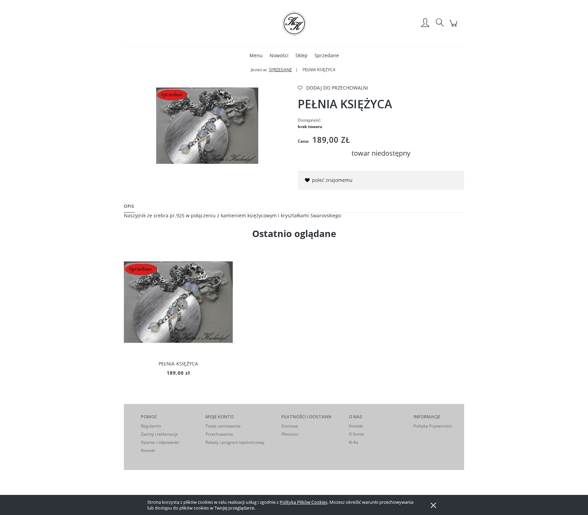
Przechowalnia (219, 434)
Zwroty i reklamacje (159, 434)
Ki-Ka (353, 442)
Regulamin (151, 426)
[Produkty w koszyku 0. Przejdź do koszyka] (454, 27)
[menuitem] (256, 55)
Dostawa (289, 426)
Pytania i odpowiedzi (160, 442)
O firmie (356, 434)
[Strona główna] (294, 23)
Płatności (289, 434)
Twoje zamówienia (223, 426)
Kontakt (148, 450)
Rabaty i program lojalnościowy (235, 442)
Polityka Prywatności (432, 426)
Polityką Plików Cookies (303, 502)
